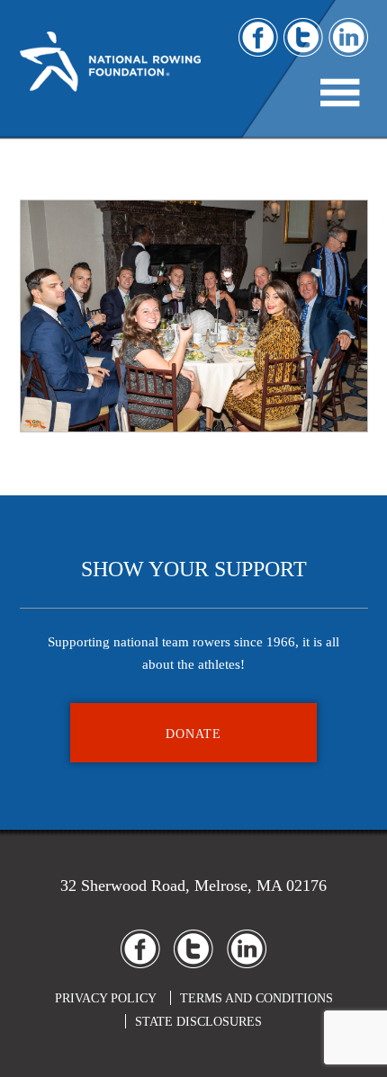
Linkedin (348, 37)
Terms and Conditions (256, 998)
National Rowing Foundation (110, 72)
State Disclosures (198, 1021)
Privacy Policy (106, 998)
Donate (193, 734)
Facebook (258, 37)
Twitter (303, 37)
